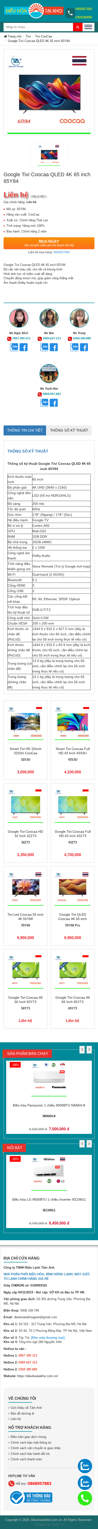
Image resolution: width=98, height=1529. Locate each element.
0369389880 (83, 17)
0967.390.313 (21, 338)
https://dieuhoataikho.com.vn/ (37, 1376)
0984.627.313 (52, 338)
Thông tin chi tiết (25, 430)
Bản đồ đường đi (22, 1413)
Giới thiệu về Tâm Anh (26, 1408)
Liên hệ (16, 1419)
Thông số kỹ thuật (69, 430)
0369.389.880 (82, 338)
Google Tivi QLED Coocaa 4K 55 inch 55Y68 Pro (72, 919)
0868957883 (83, 9)
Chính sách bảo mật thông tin (31, 1442)
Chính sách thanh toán (26, 1459)
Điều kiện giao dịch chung (28, 1437)
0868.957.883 (52, 394)
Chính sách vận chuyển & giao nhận (36, 1448)
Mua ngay (49, 243)
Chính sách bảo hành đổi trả (30, 1454)
